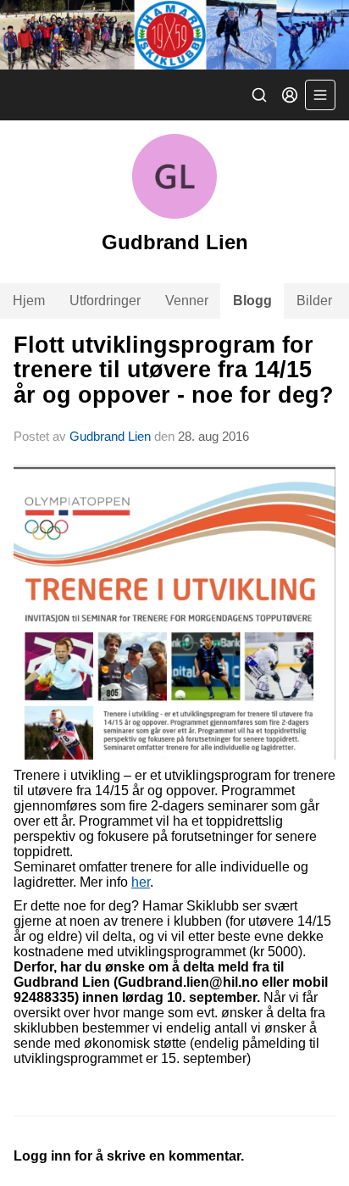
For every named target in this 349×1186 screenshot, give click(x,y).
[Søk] (259, 95)
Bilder (314, 300)
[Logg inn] (289, 95)
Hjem (29, 300)
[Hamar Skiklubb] (174, 35)
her (140, 882)
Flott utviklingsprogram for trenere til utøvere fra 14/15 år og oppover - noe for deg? (174, 370)
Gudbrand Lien (110, 436)
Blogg (252, 300)
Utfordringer (105, 300)
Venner (186, 300)
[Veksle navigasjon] (320, 95)
